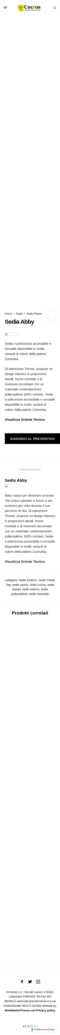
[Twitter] (30, 982)
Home (8, 313)
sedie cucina (38, 584)
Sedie (19, 313)
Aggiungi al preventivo (32, 438)
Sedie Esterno (28, 580)
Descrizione (30, 469)
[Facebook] (22, 982)
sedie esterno (31, 589)
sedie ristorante (39, 594)
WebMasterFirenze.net (20, 1010)
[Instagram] (38, 982)
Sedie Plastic (34, 313)
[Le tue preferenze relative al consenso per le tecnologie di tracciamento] (43, 1029)
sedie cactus (20, 584)
